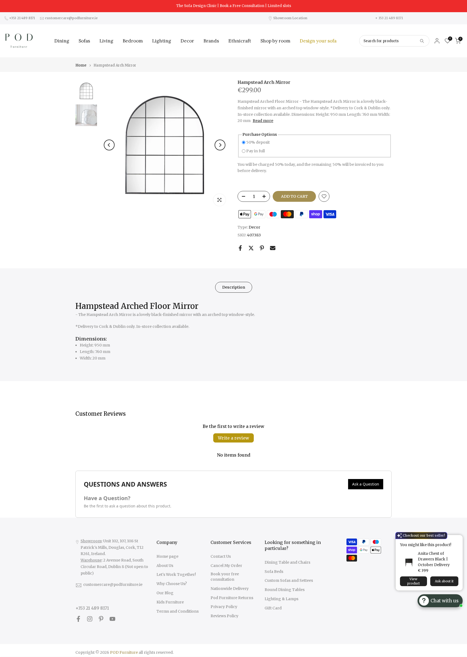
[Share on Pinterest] (262, 248)
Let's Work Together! (176, 574)
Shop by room (275, 41)
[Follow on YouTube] (112, 619)
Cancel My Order (226, 565)
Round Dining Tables (285, 589)
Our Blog (165, 592)
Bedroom (133, 41)
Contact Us (221, 556)
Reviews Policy (224, 615)
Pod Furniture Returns (232, 597)
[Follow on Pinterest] (101, 619)
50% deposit (258, 142)
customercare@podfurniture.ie (112, 584)
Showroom (91, 541)
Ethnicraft (239, 41)
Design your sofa (318, 41)
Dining (61, 41)
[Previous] (109, 145)
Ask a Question (365, 484)
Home (80, 65)
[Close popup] (457, 540)
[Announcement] (233, 6)
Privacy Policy (224, 606)
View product (413, 581)
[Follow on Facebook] (78, 619)
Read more (263, 120)
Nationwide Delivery (230, 588)
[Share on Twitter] (251, 248)
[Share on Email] (272, 248)
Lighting (161, 41)
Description (233, 287)
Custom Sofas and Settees (289, 580)
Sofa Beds (274, 571)
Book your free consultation (225, 577)
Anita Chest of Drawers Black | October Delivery (434, 559)
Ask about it (444, 581)
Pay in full (255, 150)
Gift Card (273, 608)
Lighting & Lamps (281, 598)
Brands (211, 41)
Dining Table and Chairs (287, 562)
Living (106, 41)
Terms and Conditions (177, 611)
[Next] (220, 145)
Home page (167, 556)
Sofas (84, 41)
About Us (164, 565)
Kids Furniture (170, 602)
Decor (187, 41)
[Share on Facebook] (240, 248)
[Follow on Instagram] (90, 619)
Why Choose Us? (171, 583)
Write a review (233, 438)
